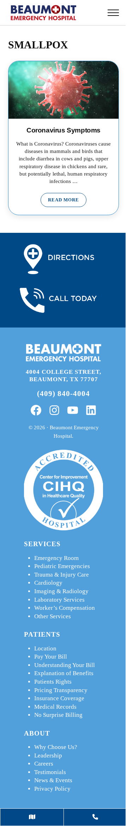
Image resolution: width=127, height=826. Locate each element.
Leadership (48, 755)
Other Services (52, 616)
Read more (67, 201)
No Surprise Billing (58, 715)
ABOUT (37, 733)
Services (42, 544)
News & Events (53, 780)
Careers (43, 763)
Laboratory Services (59, 599)
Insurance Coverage (59, 698)
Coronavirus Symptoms (63, 130)
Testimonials (50, 772)
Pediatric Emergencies (62, 566)
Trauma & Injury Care (61, 574)
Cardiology (48, 582)
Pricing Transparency (60, 690)
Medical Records (55, 706)
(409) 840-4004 (63, 393)
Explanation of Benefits (63, 673)
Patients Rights (53, 681)
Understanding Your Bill (64, 665)
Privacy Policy (52, 788)
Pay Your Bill (50, 656)
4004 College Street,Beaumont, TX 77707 (63, 375)
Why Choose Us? (55, 747)
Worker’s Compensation (64, 607)
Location (45, 648)
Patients (42, 634)
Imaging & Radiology (61, 591)
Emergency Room (56, 558)
